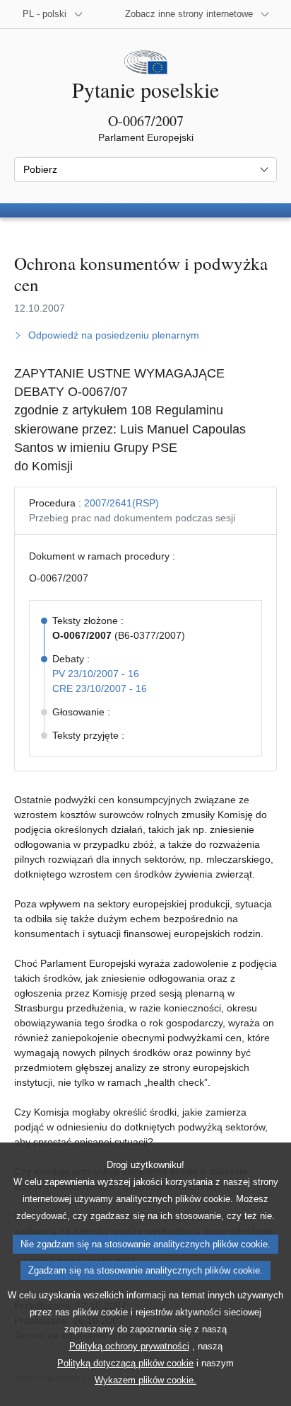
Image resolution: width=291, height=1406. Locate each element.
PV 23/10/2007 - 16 (95, 673)
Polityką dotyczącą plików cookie (125, 1363)
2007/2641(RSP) (121, 503)
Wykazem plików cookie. (145, 1380)
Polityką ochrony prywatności (129, 1346)
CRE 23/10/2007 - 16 (99, 688)
